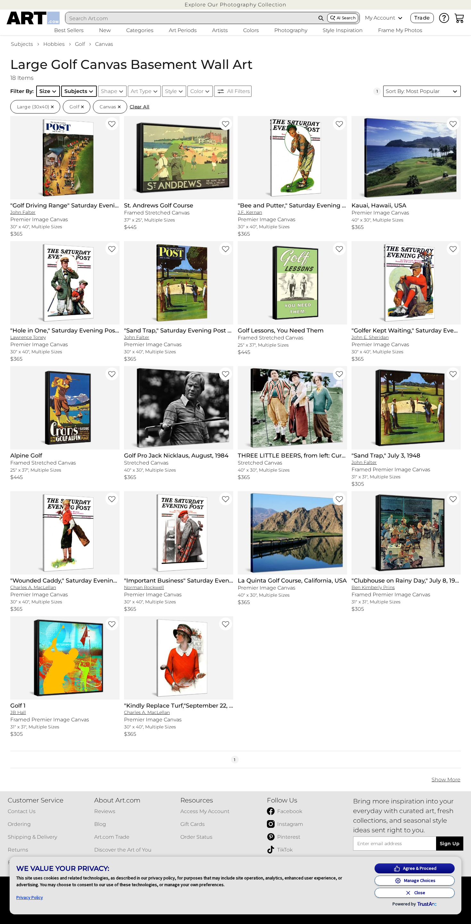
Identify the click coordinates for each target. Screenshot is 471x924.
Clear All (140, 107)
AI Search (346, 17)
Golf (80, 44)
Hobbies (54, 44)
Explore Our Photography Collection (235, 5)
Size (44, 91)
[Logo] (33, 18)
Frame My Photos (400, 30)
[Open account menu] (400, 18)
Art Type (141, 91)
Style (171, 91)
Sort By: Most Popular (413, 91)
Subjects (22, 44)
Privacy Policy (29, 897)
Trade (422, 18)
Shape (109, 91)
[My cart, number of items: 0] (459, 18)
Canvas (104, 44)
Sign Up (449, 843)
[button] (235, 5)
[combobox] (190, 18)
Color (196, 91)
